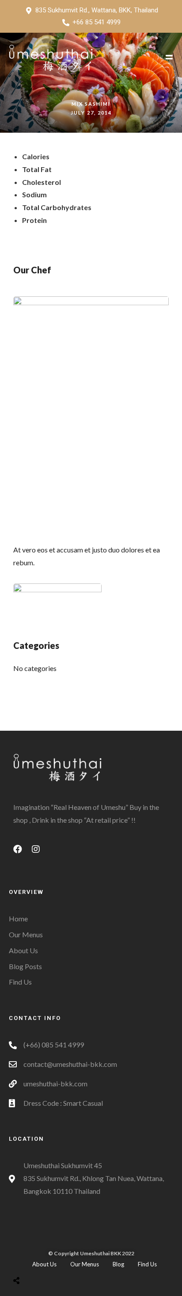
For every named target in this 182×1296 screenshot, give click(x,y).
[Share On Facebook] (25, 1258)
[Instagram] (40, 854)
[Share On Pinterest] (52, 1258)
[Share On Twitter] (38, 1258)
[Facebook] (22, 854)
